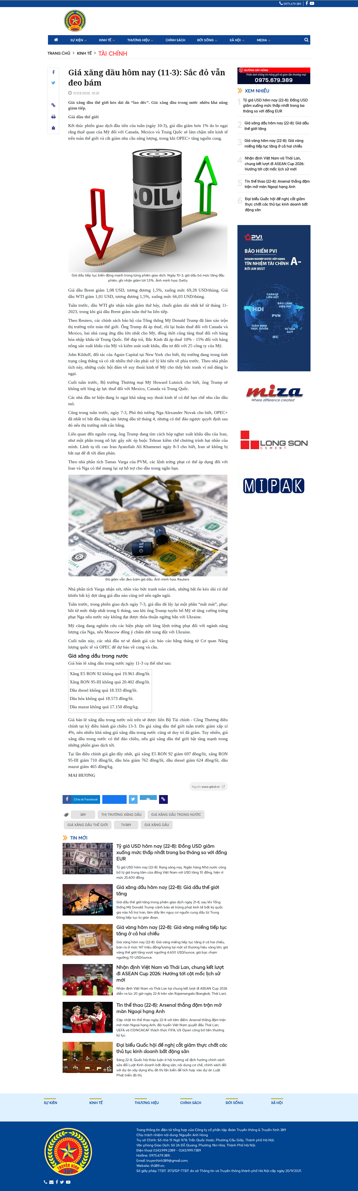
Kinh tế (105, 40)
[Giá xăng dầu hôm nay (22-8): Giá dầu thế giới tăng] (88, 899)
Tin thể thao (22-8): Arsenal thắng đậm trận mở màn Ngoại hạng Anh (169, 1008)
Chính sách (175, 40)
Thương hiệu (139, 40)
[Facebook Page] (306, 4)
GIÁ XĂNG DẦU (156, 825)
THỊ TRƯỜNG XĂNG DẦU (121, 814)
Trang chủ (58, 53)
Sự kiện (77, 40)
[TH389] (75, 21)
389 (83, 814)
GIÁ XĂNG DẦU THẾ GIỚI (87, 825)
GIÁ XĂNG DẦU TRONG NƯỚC (176, 814)
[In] (53, 116)
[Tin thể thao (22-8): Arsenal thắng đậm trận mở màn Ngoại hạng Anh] (88, 1017)
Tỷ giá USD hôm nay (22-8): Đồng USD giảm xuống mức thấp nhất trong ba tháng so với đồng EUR (171, 852)
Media (262, 40)
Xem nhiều (257, 91)
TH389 (126, 825)
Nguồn (206, 786)
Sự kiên (50, 1103)
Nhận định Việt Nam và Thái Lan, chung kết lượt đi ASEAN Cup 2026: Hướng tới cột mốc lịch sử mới (170, 973)
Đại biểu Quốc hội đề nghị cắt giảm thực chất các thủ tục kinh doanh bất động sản (171, 1048)
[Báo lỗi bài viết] (53, 128)
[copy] (53, 105)
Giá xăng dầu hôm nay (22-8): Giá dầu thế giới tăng (167, 890)
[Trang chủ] (56, 39)
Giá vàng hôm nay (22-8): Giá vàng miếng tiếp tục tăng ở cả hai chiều (171, 930)
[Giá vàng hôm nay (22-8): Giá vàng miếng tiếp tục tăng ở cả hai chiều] (88, 939)
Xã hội (236, 40)
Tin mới (78, 838)
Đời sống (206, 40)
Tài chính (112, 53)
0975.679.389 (292, 4)
